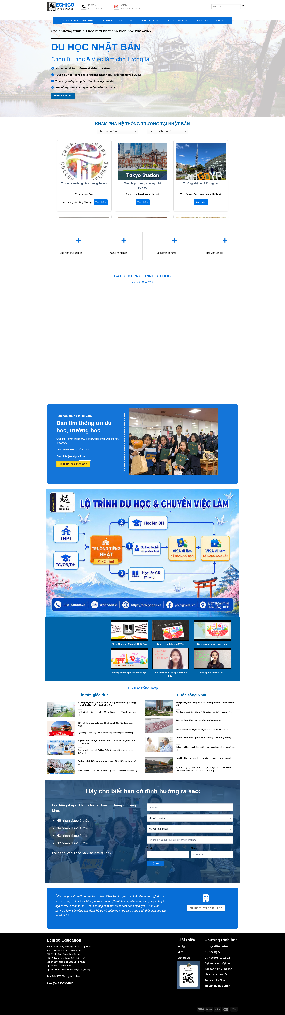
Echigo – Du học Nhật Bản (77, 20)
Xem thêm (100, 202)
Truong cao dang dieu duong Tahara (84, 183)
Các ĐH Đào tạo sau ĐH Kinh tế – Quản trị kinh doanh (203, 758)
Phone (194, 848)
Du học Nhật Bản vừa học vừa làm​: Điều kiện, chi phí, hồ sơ (107, 762)
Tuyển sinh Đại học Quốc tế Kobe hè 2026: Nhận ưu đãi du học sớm (106, 742)
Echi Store (106, 20)
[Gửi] (243, 6)
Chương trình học (177, 20)
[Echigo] (61, 6)
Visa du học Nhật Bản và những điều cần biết (199, 720)
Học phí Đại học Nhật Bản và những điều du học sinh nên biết (205, 704)
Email (149, 848)
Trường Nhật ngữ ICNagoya (200, 183)
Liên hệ (219, 20)
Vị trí (180, 952)
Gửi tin (155, 864)
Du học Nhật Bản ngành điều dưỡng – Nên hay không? (204, 737)
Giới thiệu (125, 20)
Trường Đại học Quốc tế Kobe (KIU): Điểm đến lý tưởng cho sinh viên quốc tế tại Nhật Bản (107, 704)
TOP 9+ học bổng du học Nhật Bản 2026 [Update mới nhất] (105, 724)
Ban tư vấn (184, 957)
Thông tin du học (148, 20)
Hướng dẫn (201, 20)
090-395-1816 (65, 983)
